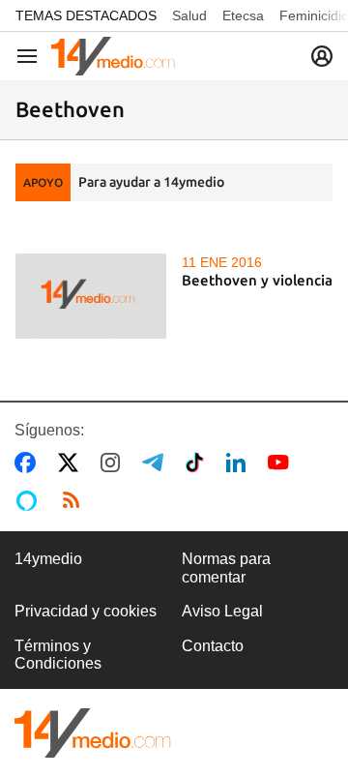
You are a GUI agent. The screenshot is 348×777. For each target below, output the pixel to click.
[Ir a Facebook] (29, 462)
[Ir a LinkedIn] (239, 462)
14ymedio (48, 559)
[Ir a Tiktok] (199, 462)
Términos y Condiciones (58, 655)
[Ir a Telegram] (156, 462)
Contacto (213, 646)
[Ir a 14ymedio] (113, 56)
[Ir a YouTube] (282, 462)
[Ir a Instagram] (114, 462)
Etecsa (243, 15)
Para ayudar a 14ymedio (151, 182)
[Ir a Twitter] (72, 462)
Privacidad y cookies (85, 611)
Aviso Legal (222, 611)
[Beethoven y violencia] (90, 296)
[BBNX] (92, 733)
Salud (189, 15)
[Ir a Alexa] (29, 500)
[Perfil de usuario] (322, 56)
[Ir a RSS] (75, 500)
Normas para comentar (226, 567)
